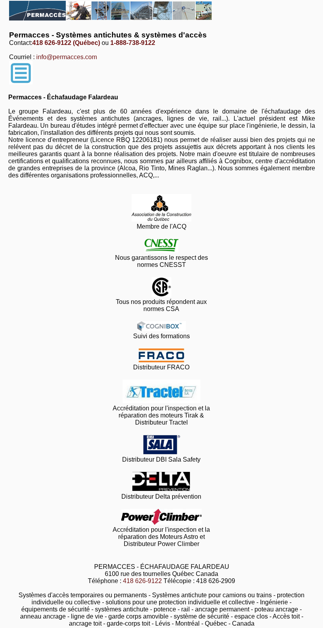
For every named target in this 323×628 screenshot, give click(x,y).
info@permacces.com (66, 57)
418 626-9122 (142, 581)
